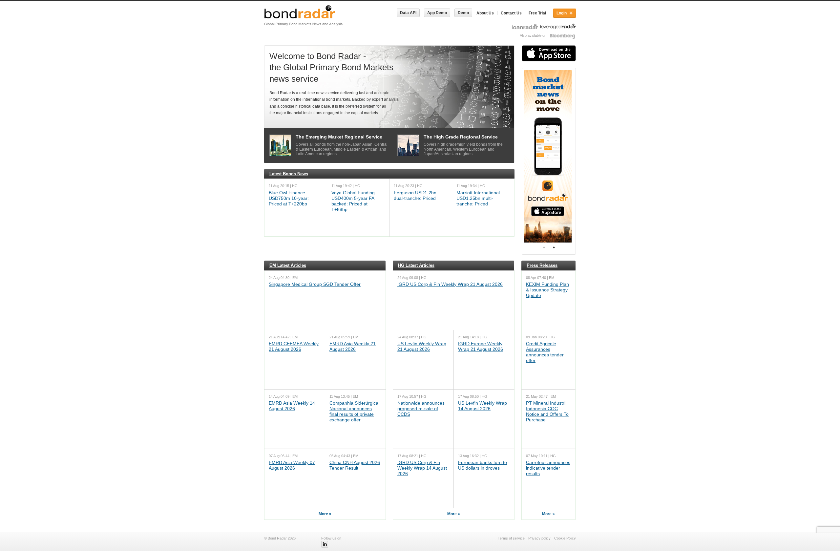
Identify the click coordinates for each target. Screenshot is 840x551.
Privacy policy (539, 538)
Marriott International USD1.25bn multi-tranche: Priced (478, 198)
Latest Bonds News (288, 173)
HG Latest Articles (416, 265)
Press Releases (542, 265)
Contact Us (511, 13)
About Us (485, 13)
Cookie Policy (565, 538)
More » (325, 514)
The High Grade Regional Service (461, 137)
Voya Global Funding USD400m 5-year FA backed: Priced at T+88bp (353, 201)
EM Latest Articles (287, 265)
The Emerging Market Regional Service (339, 137)
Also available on (533, 35)
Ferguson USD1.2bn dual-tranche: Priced (415, 195)
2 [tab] (554, 247)
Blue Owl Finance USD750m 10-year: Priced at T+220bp (289, 198)
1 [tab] (544, 247)
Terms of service (511, 538)
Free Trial (537, 13)
